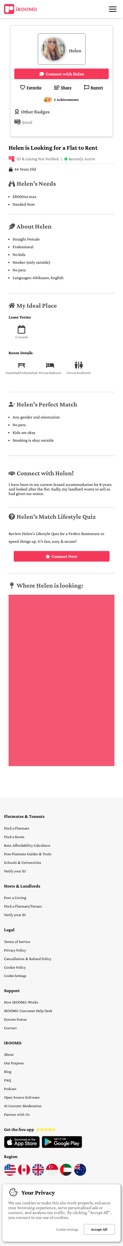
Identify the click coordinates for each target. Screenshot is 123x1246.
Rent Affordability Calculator (27, 845)
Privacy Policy (15, 950)
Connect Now (64, 556)
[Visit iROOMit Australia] (80, 1174)
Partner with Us (17, 1114)
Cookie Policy (15, 967)
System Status (15, 1019)
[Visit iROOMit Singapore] (52, 1174)
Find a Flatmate (16, 828)
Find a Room (14, 836)
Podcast (10, 1088)
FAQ (7, 1080)
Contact (10, 1027)
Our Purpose (14, 1063)
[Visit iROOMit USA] (10, 1174)
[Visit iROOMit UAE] (66, 1174)
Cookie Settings (15, 975)
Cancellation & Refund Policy (27, 958)
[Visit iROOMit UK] (38, 1174)
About (9, 1054)
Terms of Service (17, 941)
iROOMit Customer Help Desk (28, 1010)
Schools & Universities (22, 862)
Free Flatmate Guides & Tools (27, 854)
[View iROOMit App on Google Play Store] (62, 1146)
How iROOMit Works (21, 1002)
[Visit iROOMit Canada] (24, 1174)
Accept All (99, 1229)
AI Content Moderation (23, 1105)
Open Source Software (21, 1097)
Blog (7, 1071)
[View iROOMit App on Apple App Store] (22, 1146)
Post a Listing (15, 897)
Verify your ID (15, 871)
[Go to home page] (20, 9)
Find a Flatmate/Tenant (23, 906)
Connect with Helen (65, 73)
